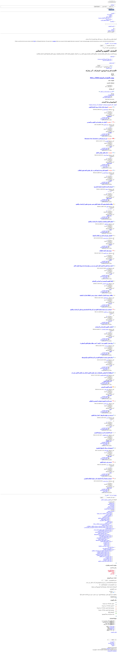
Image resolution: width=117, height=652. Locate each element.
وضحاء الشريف (105, 109)
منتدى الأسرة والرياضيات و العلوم (105, 561)
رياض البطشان (105, 435)
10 (106, 176)
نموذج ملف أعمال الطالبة (106, 250)
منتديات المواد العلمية (109, 528)
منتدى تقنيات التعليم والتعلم (103, 518)
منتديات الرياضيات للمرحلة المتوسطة (101, 534)
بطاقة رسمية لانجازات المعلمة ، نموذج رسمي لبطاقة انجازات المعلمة (96, 295)
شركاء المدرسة (111, 547)
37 (106, 193)
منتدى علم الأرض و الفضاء (104, 546)
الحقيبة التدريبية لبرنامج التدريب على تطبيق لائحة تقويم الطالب (93, 170)
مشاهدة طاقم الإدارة (105, 20)
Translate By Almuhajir (112, 650)
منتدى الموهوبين (108, 557)
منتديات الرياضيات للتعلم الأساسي (105, 530)
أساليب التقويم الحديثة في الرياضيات (104, 327)
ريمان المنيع (106, 124)
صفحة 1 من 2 (114, 43)
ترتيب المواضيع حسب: (112, 584)
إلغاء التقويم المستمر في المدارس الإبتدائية (102, 281)
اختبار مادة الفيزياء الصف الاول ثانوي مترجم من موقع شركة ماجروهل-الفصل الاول (93, 265)
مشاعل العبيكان (105, 329)
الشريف (106, 141)
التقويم (110, 15)
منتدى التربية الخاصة (107, 559)
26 (106, 316)
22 (106, 128)
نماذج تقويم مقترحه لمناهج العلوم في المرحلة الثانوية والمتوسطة (97, 357)
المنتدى (112, 13)
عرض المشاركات (98, 66)
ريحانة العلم (106, 297)
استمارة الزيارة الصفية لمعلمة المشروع (103, 186)
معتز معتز (106, 389)
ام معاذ (107, 189)
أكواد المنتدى (111, 626)
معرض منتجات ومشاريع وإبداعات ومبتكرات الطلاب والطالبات (99, 526)
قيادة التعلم (109, 521)
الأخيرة (107, 43)
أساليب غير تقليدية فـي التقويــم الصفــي (97, 122)
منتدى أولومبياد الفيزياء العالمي (103, 551)
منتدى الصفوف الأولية (102, 533)
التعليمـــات (109, 14)
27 (106, 158)
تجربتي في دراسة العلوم (106, 462)
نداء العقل (106, 224)
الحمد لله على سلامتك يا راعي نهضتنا (104, 513)
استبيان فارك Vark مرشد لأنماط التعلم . (98, 107)
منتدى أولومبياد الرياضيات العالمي (102, 554)
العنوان (115, 104)
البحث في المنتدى (110, 507)
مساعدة (112, 4)
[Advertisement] (63, 36)
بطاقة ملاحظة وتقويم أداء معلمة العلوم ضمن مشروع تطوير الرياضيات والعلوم (94, 204)
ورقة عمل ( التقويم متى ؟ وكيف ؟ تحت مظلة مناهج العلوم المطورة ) (96, 343)
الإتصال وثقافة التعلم (105, 519)
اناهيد (107, 206)
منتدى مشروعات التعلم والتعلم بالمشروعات (103, 529)
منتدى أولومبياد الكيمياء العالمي (103, 555)
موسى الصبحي (105, 283)
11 (106, 468)
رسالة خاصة (105, 166)
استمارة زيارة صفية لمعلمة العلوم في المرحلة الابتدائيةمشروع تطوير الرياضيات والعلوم (91, 309)
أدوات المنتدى (112, 56)
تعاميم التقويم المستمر (106, 387)
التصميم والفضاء (106, 516)
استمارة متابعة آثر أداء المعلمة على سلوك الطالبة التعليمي (98, 478)
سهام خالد (106, 450)
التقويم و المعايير (108, 522)
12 (106, 422)
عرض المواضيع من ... (112, 580)
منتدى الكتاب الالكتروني (104, 520)
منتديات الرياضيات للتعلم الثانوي (105, 535)
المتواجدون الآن (111, 506)
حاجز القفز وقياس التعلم (102, 152)
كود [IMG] (112, 628)
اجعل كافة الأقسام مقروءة (103, 17)
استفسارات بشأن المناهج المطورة (104, 448)
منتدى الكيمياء (106, 543)
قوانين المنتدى (114, 632)
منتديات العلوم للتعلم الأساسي (106, 536)
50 (106, 210)
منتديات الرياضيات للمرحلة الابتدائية (102, 532)
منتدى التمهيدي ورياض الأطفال (105, 556)
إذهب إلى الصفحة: (110, 45)
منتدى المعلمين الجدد (107, 558)
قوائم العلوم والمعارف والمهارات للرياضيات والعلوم (100, 221)
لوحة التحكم (111, 503)
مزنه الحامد (106, 311)
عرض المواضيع (107, 66)
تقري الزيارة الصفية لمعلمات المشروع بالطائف (100, 401)
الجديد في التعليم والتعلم (107, 525)
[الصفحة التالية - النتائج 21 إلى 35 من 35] (109, 43)
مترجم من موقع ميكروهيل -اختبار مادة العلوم (102, 415)
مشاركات (105, 104)
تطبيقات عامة (109, 16)
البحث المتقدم (111, 26)
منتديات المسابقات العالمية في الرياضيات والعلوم (102, 550)
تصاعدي (111, 591)
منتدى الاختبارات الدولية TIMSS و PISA (102, 78)
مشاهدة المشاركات (106, 97)
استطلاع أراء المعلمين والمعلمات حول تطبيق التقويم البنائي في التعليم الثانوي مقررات (92, 372)
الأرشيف (112, 644)
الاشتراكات (112, 505)
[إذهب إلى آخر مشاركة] (102, 119)
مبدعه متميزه (105, 238)
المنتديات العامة (111, 30)
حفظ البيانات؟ (110, 8)
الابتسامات (112, 627)
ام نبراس (106, 345)
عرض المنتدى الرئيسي (107, 60)
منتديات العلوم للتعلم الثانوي (106, 541)
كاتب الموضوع (110, 104)
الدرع (107, 268)
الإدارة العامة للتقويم (104, 375)
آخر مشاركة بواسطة (93, 104)
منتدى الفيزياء (106, 542)
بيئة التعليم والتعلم (108, 515)
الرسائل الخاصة (111, 504)
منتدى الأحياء (106, 544)
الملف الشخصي (107, 96)
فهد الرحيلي (106, 155)
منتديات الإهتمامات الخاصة (108, 549)
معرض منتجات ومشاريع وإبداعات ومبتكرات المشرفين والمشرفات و (98, 527)
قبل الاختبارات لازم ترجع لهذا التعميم (103, 432)
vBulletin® (108, 648)
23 (106, 332)
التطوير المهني (109, 514)
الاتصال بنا (112, 641)
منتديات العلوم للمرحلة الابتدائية (103, 537)
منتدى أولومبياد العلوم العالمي (103, 553)
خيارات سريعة (109, 19)
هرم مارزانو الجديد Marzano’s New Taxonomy (96, 138)
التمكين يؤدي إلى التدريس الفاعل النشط (102, 235)
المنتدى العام (109, 512)
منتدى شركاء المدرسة (107, 548)
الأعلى (102, 499)
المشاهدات (100, 104)
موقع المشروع (111, 643)
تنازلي (111, 592)
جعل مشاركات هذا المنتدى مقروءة (105, 59)
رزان (107, 464)
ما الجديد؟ (112, 21)
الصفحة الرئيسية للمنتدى (109, 508)
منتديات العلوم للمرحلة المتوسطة (102, 540)
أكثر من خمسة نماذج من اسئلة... (106, 91)
